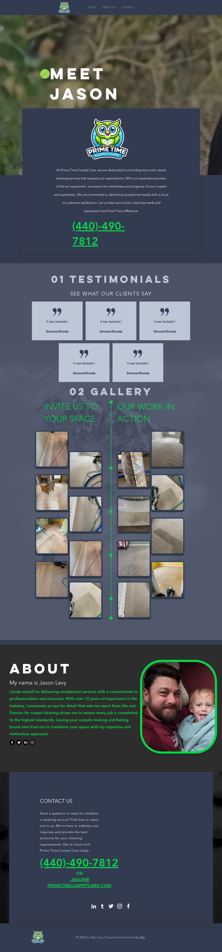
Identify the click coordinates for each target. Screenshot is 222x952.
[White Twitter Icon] (111, 906)
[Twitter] (18, 742)
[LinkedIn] (25, 742)
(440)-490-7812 (79, 862)
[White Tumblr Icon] (102, 906)
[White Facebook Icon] (128, 906)
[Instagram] (32, 742)
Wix (142, 937)
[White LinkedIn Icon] (93, 906)
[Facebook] (12, 742)
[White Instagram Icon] (119, 906)
